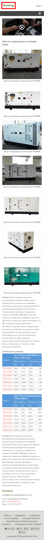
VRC (20, 529)
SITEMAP (36, 529)
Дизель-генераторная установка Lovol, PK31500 (22, 293)
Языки (38, 6)
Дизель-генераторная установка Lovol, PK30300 (22, 81)
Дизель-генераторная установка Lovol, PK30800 (22, 187)
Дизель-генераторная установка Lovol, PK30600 (22, 151)
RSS (27, 529)
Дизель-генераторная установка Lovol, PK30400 (22, 116)
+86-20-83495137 (13, 501)
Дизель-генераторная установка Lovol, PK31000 (22, 222)
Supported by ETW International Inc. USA (22, 536)
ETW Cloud (10, 529)
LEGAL (22, 532)
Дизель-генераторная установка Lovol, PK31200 (22, 257)
